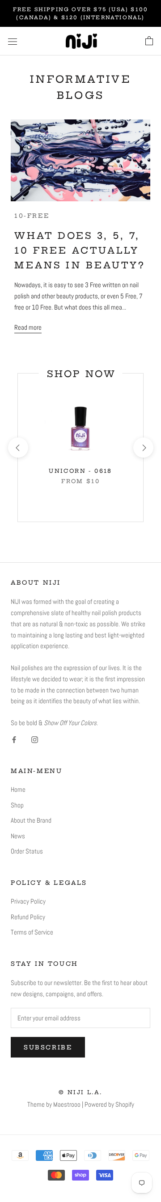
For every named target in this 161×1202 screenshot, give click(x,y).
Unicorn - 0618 (80, 470)
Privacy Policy (28, 901)
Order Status (27, 851)
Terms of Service (32, 932)
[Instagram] (34, 739)
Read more (28, 327)
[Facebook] (14, 739)
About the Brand (31, 820)
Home (18, 789)
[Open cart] (149, 41)
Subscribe (48, 1047)
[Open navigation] (12, 41)
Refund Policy (28, 917)
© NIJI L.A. (80, 1092)
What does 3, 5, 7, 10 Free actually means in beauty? (79, 250)
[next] (143, 447)
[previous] (18, 447)
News (18, 836)
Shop (17, 805)
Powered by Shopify (109, 1104)
